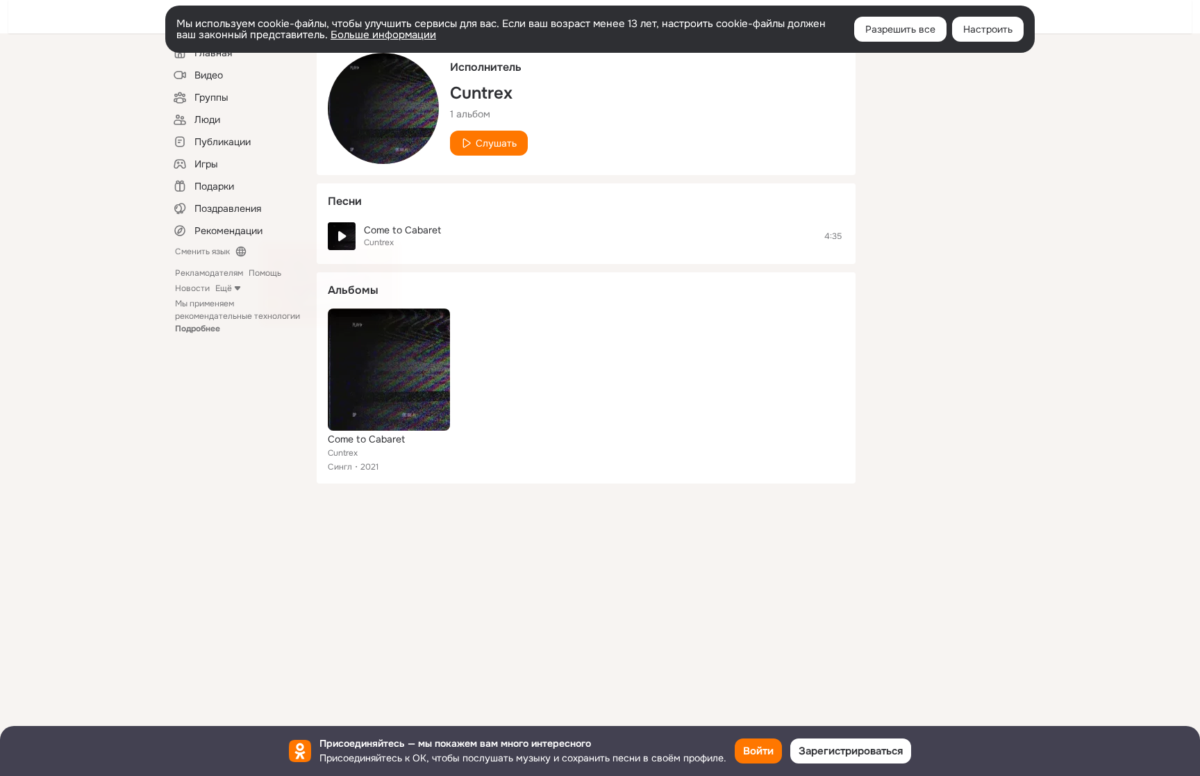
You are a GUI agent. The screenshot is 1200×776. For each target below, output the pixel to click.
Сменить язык (202, 251)
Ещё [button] (223, 288)
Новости (192, 288)
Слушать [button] (496, 143)
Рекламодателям (209, 273)
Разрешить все (900, 29)
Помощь (265, 273)
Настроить (987, 29)
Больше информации (383, 35)
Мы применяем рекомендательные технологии (237, 316)
